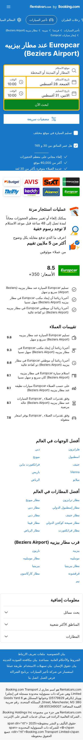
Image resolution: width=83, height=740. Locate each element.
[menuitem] (41, 20)
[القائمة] (8, 7)
